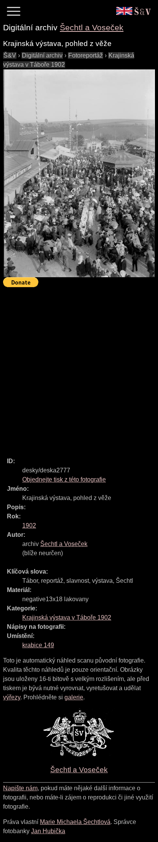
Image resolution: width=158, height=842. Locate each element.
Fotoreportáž (85, 55)
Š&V (9, 55)
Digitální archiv (42, 55)
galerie (73, 697)
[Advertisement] (79, 369)
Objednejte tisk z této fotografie (64, 479)
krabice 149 (38, 645)
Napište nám (20, 788)
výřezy (11, 697)
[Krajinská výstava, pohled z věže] (79, 173)
